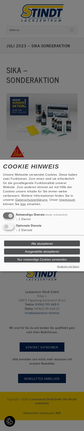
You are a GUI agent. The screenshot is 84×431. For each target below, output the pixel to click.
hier (23, 204)
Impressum (67, 199)
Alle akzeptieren (42, 243)
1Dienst (23, 219)
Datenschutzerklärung (31, 199)
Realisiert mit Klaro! (68, 266)
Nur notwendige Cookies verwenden (42, 259)
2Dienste (24, 230)
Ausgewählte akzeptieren (42, 251)
